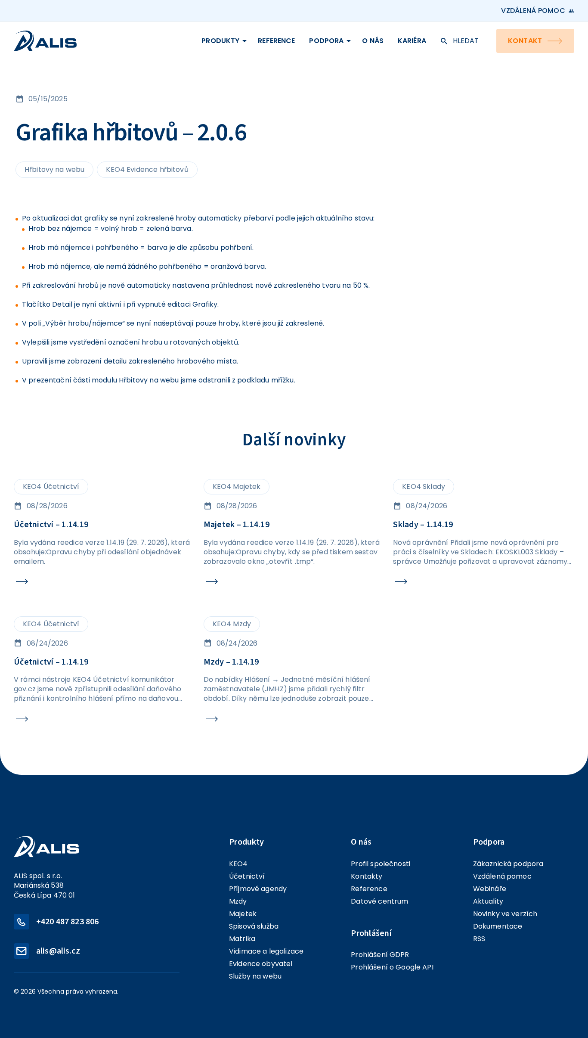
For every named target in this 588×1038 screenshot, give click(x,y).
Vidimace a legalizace (266, 951)
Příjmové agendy (258, 889)
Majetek (243, 914)
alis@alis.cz (58, 951)
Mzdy (238, 901)
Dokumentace (498, 926)
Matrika (242, 939)
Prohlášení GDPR (380, 955)
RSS (479, 939)
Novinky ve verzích (505, 914)
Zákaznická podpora (508, 864)
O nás (373, 41)
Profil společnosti (380, 864)
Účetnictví (247, 876)
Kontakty (366, 876)
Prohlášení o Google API (392, 967)
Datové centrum (379, 901)
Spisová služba (254, 926)
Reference (276, 41)
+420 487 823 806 (67, 922)
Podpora (326, 41)
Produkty (220, 41)
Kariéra (412, 41)
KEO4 (238, 864)
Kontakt (525, 41)
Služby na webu (255, 976)
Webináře (489, 889)
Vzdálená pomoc (533, 11)
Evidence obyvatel (261, 964)
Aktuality (488, 901)
